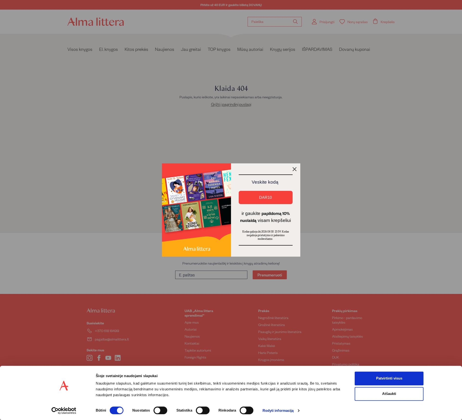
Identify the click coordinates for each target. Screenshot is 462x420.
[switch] (160, 410)
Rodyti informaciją (278, 411)
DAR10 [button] (265, 197)
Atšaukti (389, 394)
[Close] (294, 169)
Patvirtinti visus (389, 378)
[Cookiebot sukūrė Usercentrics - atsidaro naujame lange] (64, 410)
